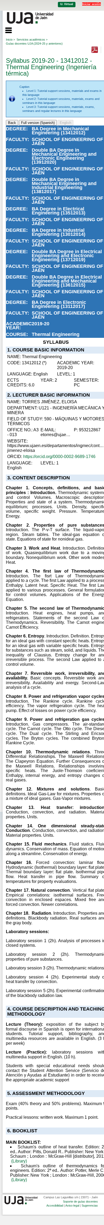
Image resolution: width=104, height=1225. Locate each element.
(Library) (19, 1161)
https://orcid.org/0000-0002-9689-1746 (59, 456)
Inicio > (10, 39)
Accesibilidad (54, 1205)
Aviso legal (72, 1205)
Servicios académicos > (32, 39)
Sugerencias (90, 1205)
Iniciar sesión (91, 4)
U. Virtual (66, 4)
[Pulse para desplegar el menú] (6, 30)
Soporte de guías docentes (80, 1201)
